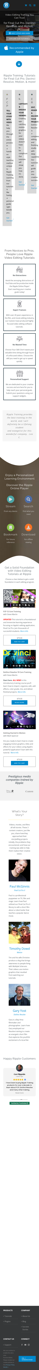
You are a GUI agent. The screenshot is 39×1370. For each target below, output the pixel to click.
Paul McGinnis (19, 876)
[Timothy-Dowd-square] (19, 913)
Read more (19, 693)
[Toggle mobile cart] (26, 5)
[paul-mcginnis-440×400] (19, 850)
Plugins (8, 1321)
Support (8, 1345)
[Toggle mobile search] (30, 5)
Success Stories (25, 1328)
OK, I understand (27, 1359)
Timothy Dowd (19, 939)
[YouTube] (25, 1345)
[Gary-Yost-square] (19, 975)
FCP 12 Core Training (12, 601)
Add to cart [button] (19, 632)
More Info (24, 621)
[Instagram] (29, 1345)
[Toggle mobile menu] (34, 5)
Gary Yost (19, 1001)
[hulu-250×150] (29, 782)
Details (5, 1367)
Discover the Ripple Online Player (19, 477)
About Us (26, 1316)
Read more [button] (19, 1083)
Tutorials (8, 1316)
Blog (24, 1321)
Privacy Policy (10, 1365)
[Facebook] (22, 1345)
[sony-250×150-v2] (9, 782)
